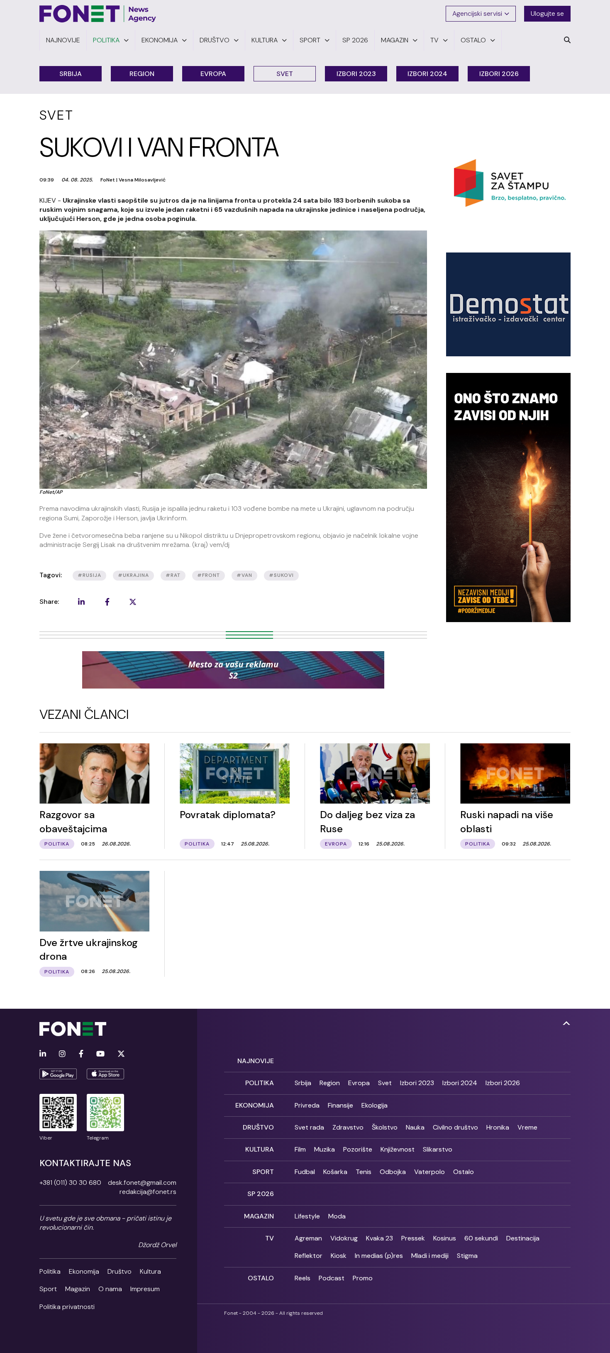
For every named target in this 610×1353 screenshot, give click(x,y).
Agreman (308, 1238)
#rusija (89, 575)
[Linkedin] (42, 1054)
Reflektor (308, 1255)
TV (269, 1238)
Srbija (70, 73)
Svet (284, 73)
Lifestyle (307, 1216)
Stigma (467, 1255)
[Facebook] (81, 1054)
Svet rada (309, 1127)
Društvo (119, 1271)
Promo (363, 1278)
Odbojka (393, 1171)
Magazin (77, 1288)
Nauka (415, 1127)
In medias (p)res (379, 1255)
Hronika (497, 1127)
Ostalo (463, 1171)
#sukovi (281, 575)
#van (244, 575)
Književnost (398, 1149)
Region (141, 73)
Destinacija (522, 1238)
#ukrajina (133, 575)
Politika (50, 1271)
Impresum (145, 1288)
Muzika (324, 1149)
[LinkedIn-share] (81, 601)
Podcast (331, 1278)
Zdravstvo (348, 1127)
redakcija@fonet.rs (148, 1191)
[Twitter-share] (133, 601)
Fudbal (305, 1171)
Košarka (335, 1171)
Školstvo (385, 1127)
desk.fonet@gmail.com (142, 1182)
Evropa (213, 73)
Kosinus (444, 1238)
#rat (173, 575)
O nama (110, 1288)
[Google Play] (58, 1074)
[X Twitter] (121, 1054)
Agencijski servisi (477, 13)
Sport (48, 1288)
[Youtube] (100, 1054)
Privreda (307, 1105)
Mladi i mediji (430, 1255)
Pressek (413, 1238)
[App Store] (105, 1074)
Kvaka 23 (379, 1238)
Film (300, 1149)
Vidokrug (344, 1238)
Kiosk (338, 1255)
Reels (302, 1278)
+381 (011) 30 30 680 (70, 1182)
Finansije (340, 1105)
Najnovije (255, 1060)
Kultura (150, 1271)
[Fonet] (97, 13)
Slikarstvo (437, 1149)
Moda (337, 1216)
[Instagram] (62, 1054)
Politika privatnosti (67, 1306)
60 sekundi (481, 1238)
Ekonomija (84, 1271)
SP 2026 (260, 1193)
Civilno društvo (455, 1127)
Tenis (363, 1171)
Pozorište (357, 1149)
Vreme (527, 1127)
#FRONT (208, 575)
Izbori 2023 (356, 73)
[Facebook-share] (107, 601)
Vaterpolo (429, 1171)
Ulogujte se (547, 13)
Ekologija (374, 1105)
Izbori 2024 (427, 73)
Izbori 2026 (499, 73)
